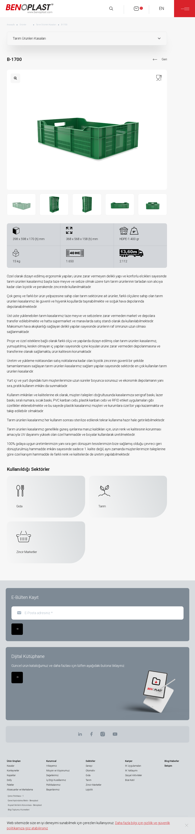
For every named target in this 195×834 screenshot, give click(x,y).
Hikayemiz (51, 766)
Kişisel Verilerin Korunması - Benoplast (25, 805)
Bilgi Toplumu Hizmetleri (19, 810)
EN (161, 8)
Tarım (88, 780)
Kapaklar (11, 775)
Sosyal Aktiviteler (133, 775)
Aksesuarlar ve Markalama (20, 789)
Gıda (88, 775)
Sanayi (89, 766)
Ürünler (23, 25)
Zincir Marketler (93, 785)
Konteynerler (13, 770)
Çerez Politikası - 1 (16, 796)
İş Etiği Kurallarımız (56, 780)
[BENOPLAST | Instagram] (102, 735)
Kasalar (10, 766)
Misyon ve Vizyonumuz (58, 770)
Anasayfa (11, 25)
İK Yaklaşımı (131, 770)
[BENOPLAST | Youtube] (115, 735)
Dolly (9, 780)
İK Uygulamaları (133, 766)
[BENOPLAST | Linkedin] (80, 735)
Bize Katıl (129, 780)
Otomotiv (90, 770)
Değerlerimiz (52, 775)
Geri (164, 59)
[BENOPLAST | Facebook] (91, 735)
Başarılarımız (52, 789)
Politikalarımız (53, 785)
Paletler (10, 785)
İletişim (168, 766)
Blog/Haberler (172, 761)
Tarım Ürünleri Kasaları (46, 25)
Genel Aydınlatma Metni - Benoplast (23, 801)
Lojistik (89, 789)
